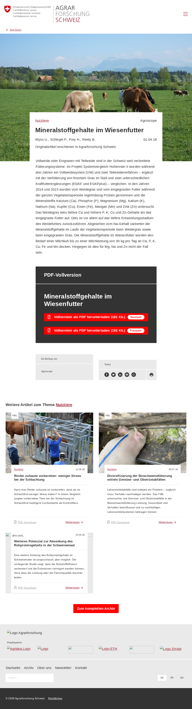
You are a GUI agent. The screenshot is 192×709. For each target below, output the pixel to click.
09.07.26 (173, 469)
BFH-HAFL (18, 536)
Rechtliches (55, 698)
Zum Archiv (15, 30)
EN (182, 677)
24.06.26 (80, 535)
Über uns (44, 668)
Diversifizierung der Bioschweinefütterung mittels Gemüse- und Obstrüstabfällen (139, 477)
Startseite (13, 668)
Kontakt (81, 668)
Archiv (29, 668)
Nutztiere (42, 120)
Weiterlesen (72, 522)
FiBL (14, 415)
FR (171, 677)
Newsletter (63, 668)
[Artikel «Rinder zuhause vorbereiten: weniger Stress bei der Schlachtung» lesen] (49, 443)
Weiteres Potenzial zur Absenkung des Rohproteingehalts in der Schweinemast (44, 543)
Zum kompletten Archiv (96, 608)
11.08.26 (80, 469)
